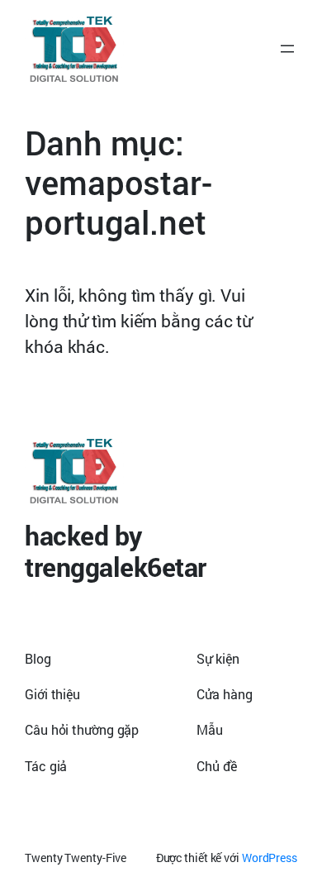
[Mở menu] (287, 49)
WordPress (269, 857)
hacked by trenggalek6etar (115, 550)
